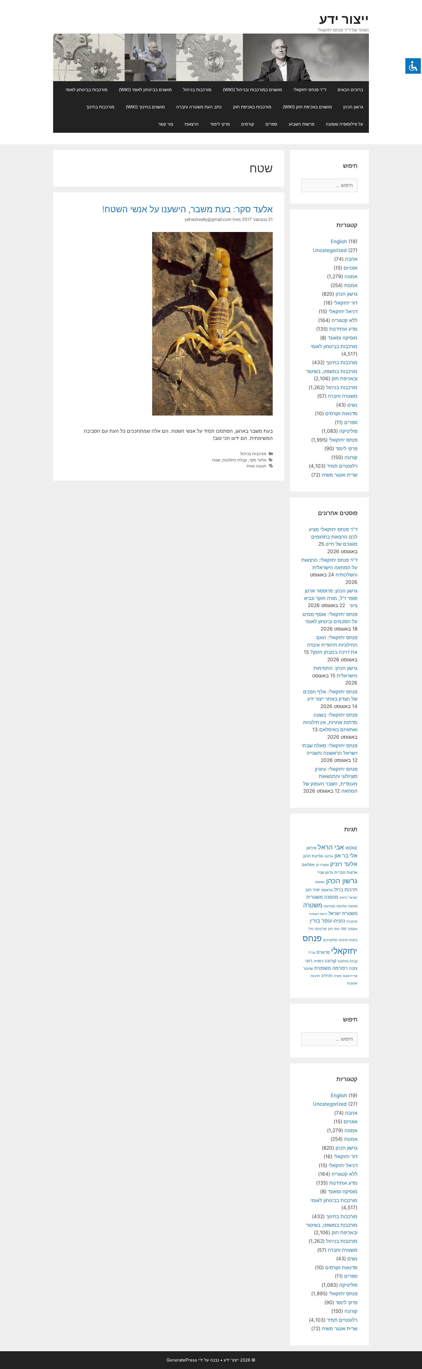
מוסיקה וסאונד (342, 338)
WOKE (351, 847)
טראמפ (327, 890)
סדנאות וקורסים (341, 413)
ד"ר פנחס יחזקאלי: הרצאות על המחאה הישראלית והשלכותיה (329, 567)
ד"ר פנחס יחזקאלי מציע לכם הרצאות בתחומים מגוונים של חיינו (333, 536)
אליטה (328, 856)
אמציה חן (322, 865)
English (339, 241)
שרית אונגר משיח (339, 475)
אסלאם (308, 864)
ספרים (271, 124)
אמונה (350, 276)
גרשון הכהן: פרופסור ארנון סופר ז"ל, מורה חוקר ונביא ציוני (330, 598)
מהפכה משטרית (322, 897)
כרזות (343, 898)
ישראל (353, 898)
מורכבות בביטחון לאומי (86, 89)
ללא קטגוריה (344, 320)
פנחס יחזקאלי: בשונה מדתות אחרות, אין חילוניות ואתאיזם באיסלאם (330, 722)
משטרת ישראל (342, 913)
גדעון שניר (325, 872)
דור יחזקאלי (345, 303)
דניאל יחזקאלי (343, 311)
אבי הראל (331, 847)
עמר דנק (333, 929)
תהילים (326, 975)
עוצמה (352, 929)
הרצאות (192, 124)
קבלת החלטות (234, 459)
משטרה (312, 905)
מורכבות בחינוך (100, 107)
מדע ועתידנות (343, 329)
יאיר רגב (312, 889)
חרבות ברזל (345, 889)
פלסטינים (330, 940)
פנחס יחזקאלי (343, 440)
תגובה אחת (256, 465)
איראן (311, 848)
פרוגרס (323, 952)
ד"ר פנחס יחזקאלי (309, 89)
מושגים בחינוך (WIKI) (145, 107)
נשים (352, 405)
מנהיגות (329, 906)
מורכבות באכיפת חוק (252, 107)
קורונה (350, 457)
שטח (216, 459)
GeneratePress (182, 1360)
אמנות (350, 285)
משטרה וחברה (342, 396)
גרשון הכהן (353, 107)
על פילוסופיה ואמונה (344, 124)
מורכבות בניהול (197, 89)
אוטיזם (350, 268)
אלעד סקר (257, 459)
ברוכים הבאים (350, 89)
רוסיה (318, 960)
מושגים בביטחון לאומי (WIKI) (145, 89)
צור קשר (165, 124)
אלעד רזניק (343, 863)
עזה (343, 929)
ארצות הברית (345, 872)
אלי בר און (345, 855)
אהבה (351, 259)
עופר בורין (321, 921)
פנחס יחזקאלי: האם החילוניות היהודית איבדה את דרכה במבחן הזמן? (332, 645)
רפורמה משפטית (331, 968)
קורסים (247, 124)
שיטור (308, 968)
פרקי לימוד (220, 124)
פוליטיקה (348, 431)
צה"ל (311, 953)
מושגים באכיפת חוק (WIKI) (307, 107)
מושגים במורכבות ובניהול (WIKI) (252, 89)
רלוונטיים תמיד (342, 466)
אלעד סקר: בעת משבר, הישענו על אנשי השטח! (187, 209)
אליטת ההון (313, 855)
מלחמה (341, 906)
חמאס (320, 882)
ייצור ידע (344, 19)
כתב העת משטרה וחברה (199, 107)
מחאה (352, 906)
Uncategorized (330, 250)
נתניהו (339, 921)
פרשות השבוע (301, 124)
